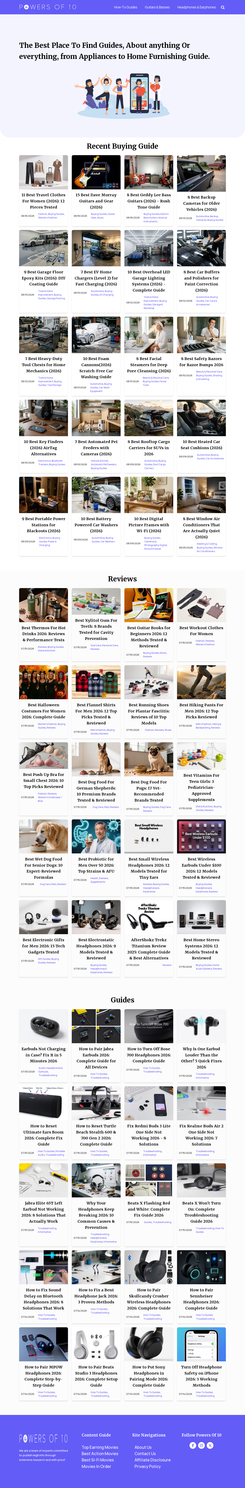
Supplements (98, 881)
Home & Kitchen (99, 460)
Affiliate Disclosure (153, 1460)
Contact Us (145, 1453)
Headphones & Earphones (196, 7)
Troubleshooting (48, 1075)
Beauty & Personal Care (156, 377)
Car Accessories (215, 458)
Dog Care (98, 807)
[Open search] (223, 7)
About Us (143, 1447)
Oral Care (96, 645)
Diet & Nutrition (204, 806)
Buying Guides (56, 214)
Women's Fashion (47, 217)
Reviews (42, 647)
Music (100, 217)
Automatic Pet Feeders (103, 464)
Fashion (42, 214)
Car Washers (107, 541)
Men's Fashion (98, 730)
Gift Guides (44, 959)
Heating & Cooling (207, 543)
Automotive (202, 216)
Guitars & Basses (157, 7)
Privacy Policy (148, 1466)
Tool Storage (54, 385)
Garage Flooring (56, 298)
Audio (42, 1068)
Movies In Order (96, 1466)
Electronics (44, 460)
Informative (202, 1077)
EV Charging (107, 294)
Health (94, 878)
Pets (106, 807)
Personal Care (110, 645)
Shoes (168, 730)
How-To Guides (125, 7)
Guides (148, 1222)
